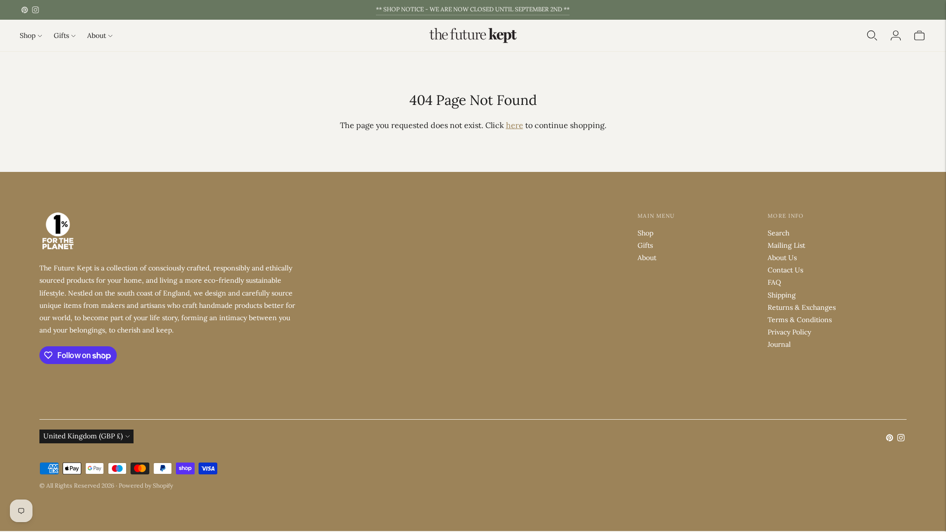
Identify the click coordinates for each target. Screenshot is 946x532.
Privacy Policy (789, 332)
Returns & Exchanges (802, 307)
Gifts (61, 35)
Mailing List (786, 245)
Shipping (782, 295)
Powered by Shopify (146, 485)
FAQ (774, 282)
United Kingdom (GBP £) (83, 436)
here (514, 125)
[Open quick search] (872, 35)
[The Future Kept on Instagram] (35, 9)
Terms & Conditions (800, 319)
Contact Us (785, 270)
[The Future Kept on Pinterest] (24, 9)
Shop (27, 35)
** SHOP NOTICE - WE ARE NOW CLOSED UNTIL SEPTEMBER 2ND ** (473, 9)
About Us (782, 257)
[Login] (896, 35)
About (96, 35)
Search (778, 233)
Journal (779, 344)
